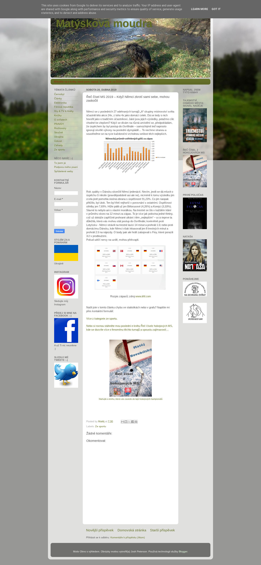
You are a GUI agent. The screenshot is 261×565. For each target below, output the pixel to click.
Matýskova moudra (104, 23)
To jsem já (60, 163)
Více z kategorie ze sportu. (101, 318)
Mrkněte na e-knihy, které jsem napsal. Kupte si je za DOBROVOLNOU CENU (100, 81)
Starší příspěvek (162, 530)
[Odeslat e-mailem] (122, 421)
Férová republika (63, 107)
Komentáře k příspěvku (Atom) (127, 537)
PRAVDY (59, 124)
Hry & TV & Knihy (64, 111)
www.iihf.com (143, 296)
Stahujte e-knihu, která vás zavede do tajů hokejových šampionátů (130, 399)
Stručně (58, 132)
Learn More (199, 9)
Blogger (183, 551)
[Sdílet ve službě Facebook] (132, 421)
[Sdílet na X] (129, 421)
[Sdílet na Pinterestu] (136, 421)
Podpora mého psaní (66, 167)
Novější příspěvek (100, 530)
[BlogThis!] (126, 421)
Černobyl (59, 94)
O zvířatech (60, 119)
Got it (216, 9)
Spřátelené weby (63, 171)
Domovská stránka (132, 530)
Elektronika (60, 102)
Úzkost (58, 141)
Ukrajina (58, 136)
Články (58, 98)
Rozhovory (60, 128)
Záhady (58, 145)
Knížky (58, 115)
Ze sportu (100, 426)
